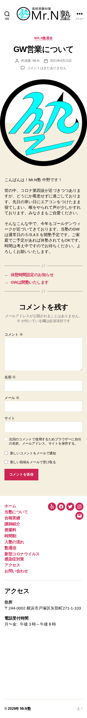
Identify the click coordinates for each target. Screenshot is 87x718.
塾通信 (10, 548)
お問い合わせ (16, 571)
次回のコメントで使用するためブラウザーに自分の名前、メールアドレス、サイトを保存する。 (45, 441)
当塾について (16, 512)
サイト (9, 418)
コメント (13, 334)
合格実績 (12, 518)
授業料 (10, 530)
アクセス (12, 565)
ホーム (10, 506)
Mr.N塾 (25, 708)
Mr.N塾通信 (43, 38)
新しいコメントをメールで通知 (33, 453)
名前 (10, 377)
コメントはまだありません (46, 68)
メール (11, 398)
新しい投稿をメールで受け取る (33, 462)
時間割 (10, 536)
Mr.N (36, 60)
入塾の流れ (14, 542)
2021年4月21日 (61, 60)
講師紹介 (12, 524)
